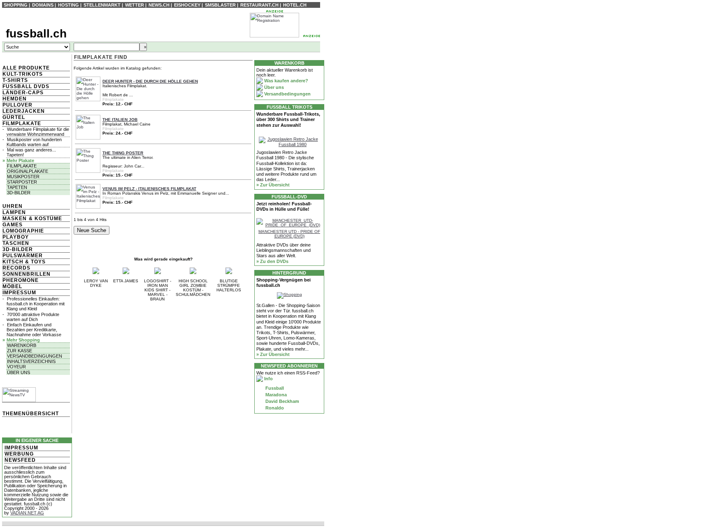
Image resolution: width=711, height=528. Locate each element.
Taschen (15, 243)
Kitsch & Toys (24, 262)
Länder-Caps (23, 92)
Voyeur (16, 366)
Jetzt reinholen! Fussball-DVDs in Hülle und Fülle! (284, 206)
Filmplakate (21, 123)
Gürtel (13, 117)
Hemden (14, 99)
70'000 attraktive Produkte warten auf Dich (33, 317)
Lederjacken (23, 111)
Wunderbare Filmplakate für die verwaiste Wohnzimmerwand (38, 132)
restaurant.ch (259, 4)
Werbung (19, 454)
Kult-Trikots (22, 74)
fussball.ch (36, 33)
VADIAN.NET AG (27, 512)
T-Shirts (15, 80)
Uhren (12, 206)
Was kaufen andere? (285, 80)
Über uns (18, 372)
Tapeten (17, 187)
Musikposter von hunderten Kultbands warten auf (34, 142)
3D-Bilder (18, 192)
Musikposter (23, 176)
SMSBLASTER (220, 4)
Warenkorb (21, 345)
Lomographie (23, 231)
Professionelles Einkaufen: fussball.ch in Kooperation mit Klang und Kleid (36, 303)
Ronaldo (274, 407)
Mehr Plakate (20, 160)
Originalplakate (27, 171)
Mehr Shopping (23, 339)
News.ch (159, 4)
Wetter (134, 4)
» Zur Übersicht (273, 184)
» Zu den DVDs (272, 261)
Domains (42, 4)
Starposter (22, 181)
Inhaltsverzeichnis (31, 361)
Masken (14, 218)
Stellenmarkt (102, 4)
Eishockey (187, 4)
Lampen (14, 212)
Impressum (19, 292)
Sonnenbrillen (26, 274)
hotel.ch (295, 4)
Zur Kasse (19, 350)
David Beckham (281, 401)
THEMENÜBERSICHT (30, 413)
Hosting (68, 4)
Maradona (275, 394)
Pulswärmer (22, 255)
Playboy (15, 237)
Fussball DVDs (25, 86)
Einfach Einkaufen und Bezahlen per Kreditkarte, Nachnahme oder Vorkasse (34, 329)
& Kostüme (44, 218)
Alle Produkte (26, 68)
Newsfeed (20, 460)
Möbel (12, 286)
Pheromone (20, 280)
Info (268, 378)
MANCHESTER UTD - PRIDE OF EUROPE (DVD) (289, 233)
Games (12, 225)
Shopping (16, 4)
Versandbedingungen (34, 356)
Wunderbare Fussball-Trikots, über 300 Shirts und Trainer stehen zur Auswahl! (288, 119)
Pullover (17, 105)
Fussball (274, 388)
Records (16, 268)
